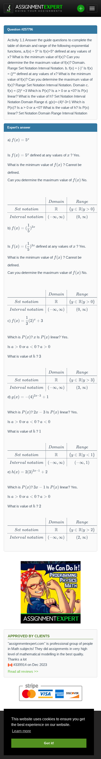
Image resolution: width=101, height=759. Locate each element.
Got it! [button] (49, 743)
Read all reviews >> (23, 671)
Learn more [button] (21, 731)
